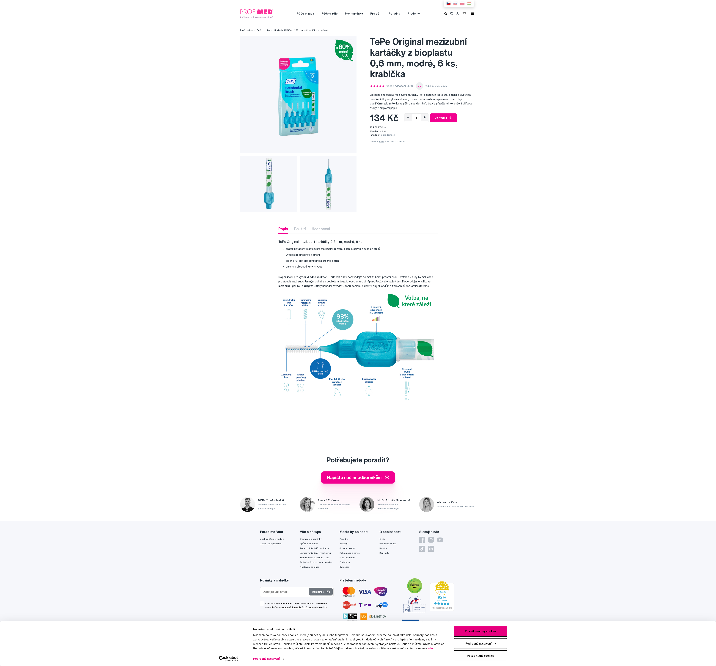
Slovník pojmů (347, 548)
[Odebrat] (408, 117)
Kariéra (383, 548)
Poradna (394, 13)
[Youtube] (440, 540)
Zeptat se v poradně (270, 543)
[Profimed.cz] (257, 13)
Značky (343, 543)
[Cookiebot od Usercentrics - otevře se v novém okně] (228, 659)
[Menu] (472, 13)
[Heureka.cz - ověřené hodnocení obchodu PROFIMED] (442, 596)
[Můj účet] (458, 14)
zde (430, 648)
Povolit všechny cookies (480, 631)
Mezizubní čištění (283, 30)
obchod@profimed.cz (272, 539)
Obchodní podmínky (311, 539)
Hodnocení (321, 229)
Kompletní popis (387, 108)
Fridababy (345, 562)
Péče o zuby (305, 13)
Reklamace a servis (349, 553)
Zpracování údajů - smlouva (314, 548)
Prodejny (414, 13)
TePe (381, 141)
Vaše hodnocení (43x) (399, 86)
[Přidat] (424, 117)
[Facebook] (422, 540)
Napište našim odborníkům (354, 477)
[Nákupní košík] (464, 13)
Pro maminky (354, 13)
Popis (283, 229)
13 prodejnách (387, 135)
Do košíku (440, 117)
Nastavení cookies (309, 567)
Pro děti (375, 13)
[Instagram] (431, 540)
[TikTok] (422, 549)
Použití (300, 229)
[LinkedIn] (431, 549)
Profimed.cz (246, 30)
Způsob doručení (309, 543)
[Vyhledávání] (446, 14)
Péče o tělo (329, 13)
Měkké (324, 30)
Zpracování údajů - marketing (315, 553)
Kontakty (384, 553)
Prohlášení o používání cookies (316, 562)
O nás (382, 539)
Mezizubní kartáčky (306, 30)
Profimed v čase (387, 543)
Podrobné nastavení (266, 658)
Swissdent (345, 567)
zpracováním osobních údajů (296, 607)
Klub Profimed (347, 557)
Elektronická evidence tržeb (314, 557)
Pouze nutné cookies (480, 655)
